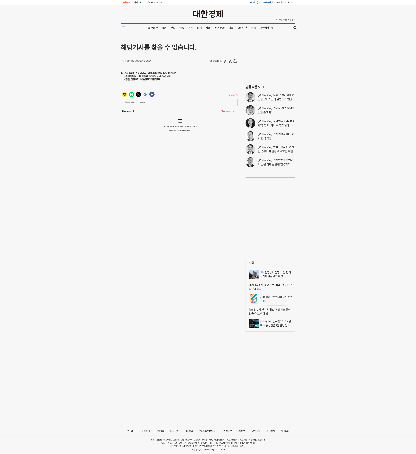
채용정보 (189, 430)
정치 (199, 27)
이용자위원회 (249, 443)
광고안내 (146, 430)
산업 (173, 27)
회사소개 (131, 430)
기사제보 (160, 430)
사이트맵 (285, 430)
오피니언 (242, 27)
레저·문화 (220, 27)
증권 (164, 27)
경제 (190, 27)
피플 (231, 27)
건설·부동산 (151, 27)
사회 (208, 27)
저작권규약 (226, 430)
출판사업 (174, 430)
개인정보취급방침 (207, 430)
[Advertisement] (270, 58)
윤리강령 (256, 430)
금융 (181, 27)
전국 (253, 27)
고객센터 (270, 430)
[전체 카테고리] (124, 28)
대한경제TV (266, 27)
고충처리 (242, 430)
